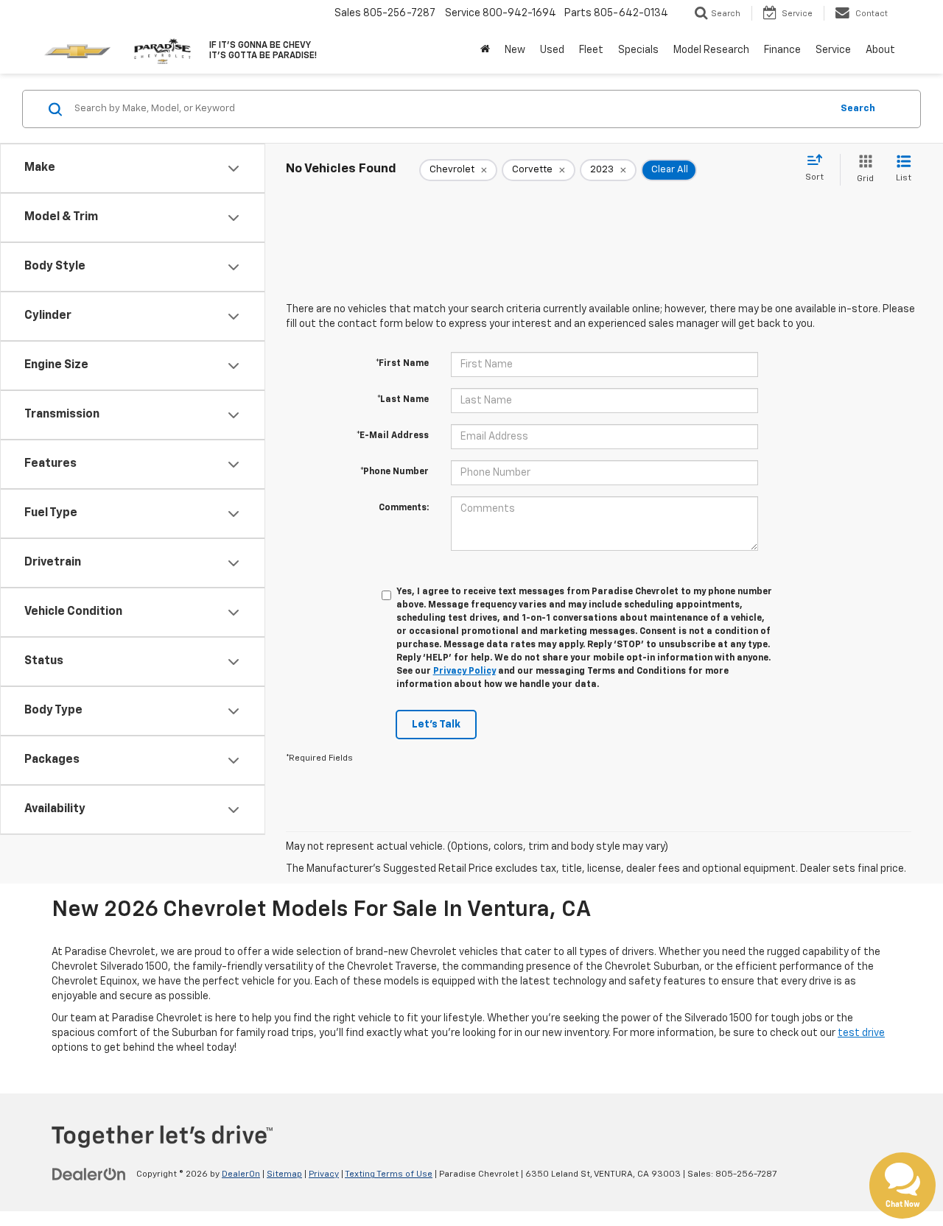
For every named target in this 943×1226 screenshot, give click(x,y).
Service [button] (833, 50)
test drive (861, 1033)
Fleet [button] (591, 50)
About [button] (880, 50)
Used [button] (552, 50)
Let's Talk (436, 724)
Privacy (324, 1174)
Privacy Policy (464, 671)
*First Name (402, 363)
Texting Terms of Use (388, 1174)
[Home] (485, 50)
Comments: (404, 508)
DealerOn (241, 1174)
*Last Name (403, 399)
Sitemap (284, 1174)
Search (858, 108)
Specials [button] (638, 50)
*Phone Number (394, 472)
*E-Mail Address (393, 435)
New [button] (515, 50)
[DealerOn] (89, 1174)
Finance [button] (782, 50)
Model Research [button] (711, 50)
